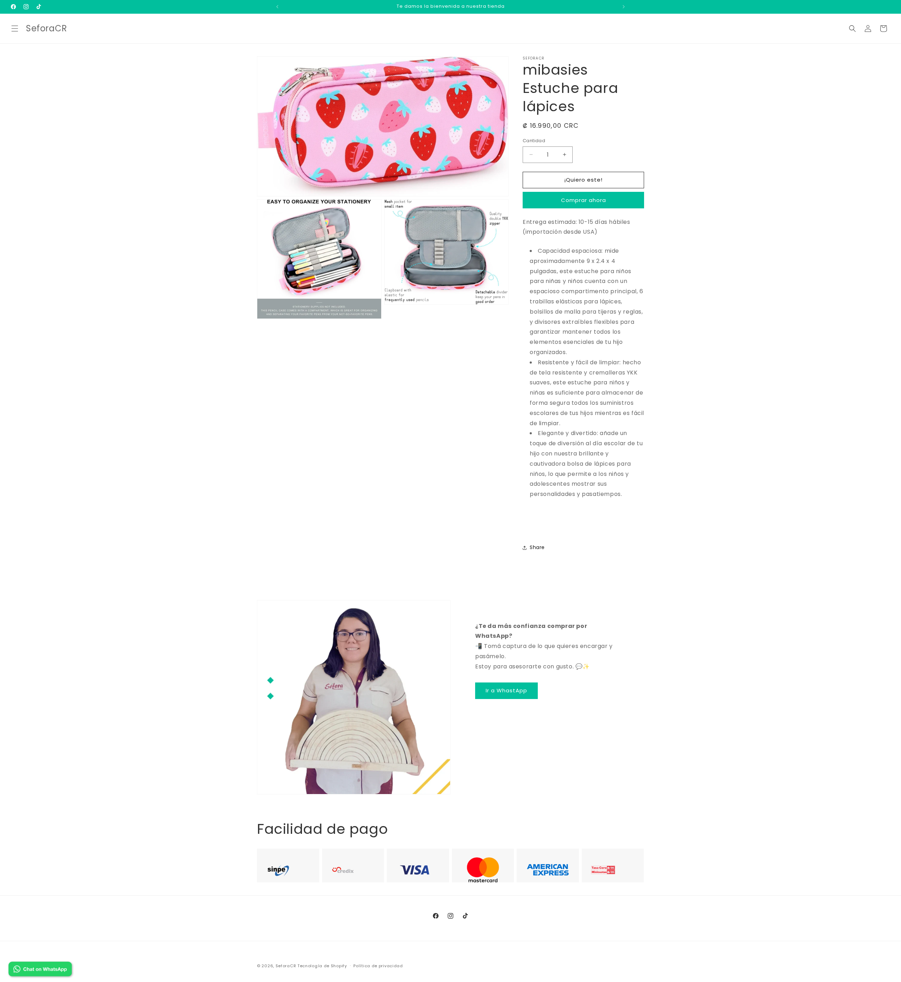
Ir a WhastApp (506, 690)
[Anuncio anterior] (277, 6)
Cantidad (534, 140)
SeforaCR (286, 966)
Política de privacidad (378, 965)
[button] (15, 28)
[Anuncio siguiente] (623, 6)
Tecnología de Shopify (322, 966)
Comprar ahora (583, 200)
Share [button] (537, 547)
